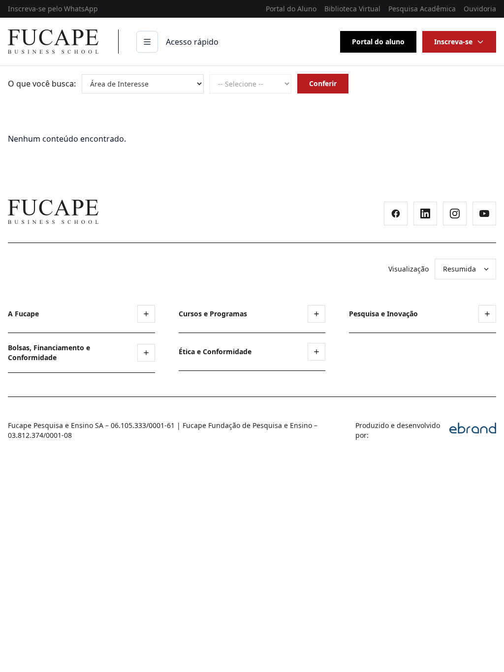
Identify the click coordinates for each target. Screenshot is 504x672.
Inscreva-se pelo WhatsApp (53, 8)
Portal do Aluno (291, 8)
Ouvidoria (480, 8)
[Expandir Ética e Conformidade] (316, 352)
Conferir (323, 83)
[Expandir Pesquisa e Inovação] (487, 314)
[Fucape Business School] (53, 212)
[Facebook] (396, 213)
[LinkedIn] (425, 213)
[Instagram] (455, 213)
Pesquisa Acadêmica (422, 8)
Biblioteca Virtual (352, 8)
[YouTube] (484, 213)
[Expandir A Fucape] (146, 314)
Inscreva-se (453, 41)
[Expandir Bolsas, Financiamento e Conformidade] (146, 353)
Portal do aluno (378, 41)
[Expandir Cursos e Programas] (316, 314)
